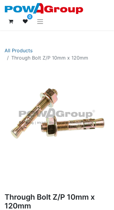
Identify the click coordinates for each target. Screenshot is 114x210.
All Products (19, 50)
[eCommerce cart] (11, 21)
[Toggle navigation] (40, 21)
